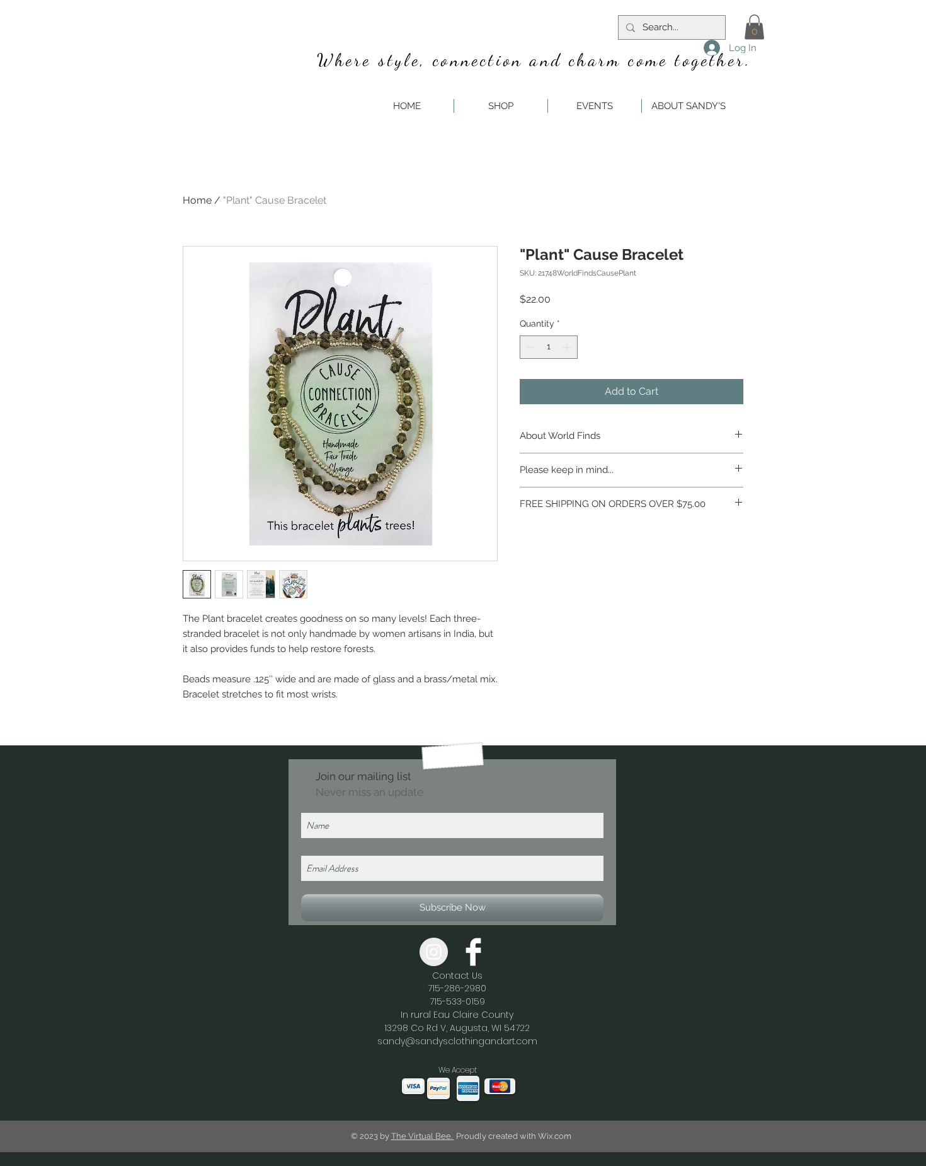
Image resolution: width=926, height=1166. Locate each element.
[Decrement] (529, 347)
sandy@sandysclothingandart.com (457, 1041)
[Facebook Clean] (473, 952)
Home (197, 200)
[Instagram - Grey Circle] (434, 952)
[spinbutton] (548, 347)
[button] (754, 27)
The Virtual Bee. (422, 1136)
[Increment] (568, 347)
